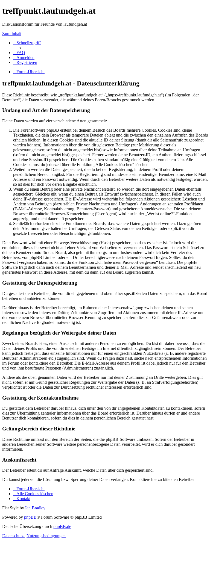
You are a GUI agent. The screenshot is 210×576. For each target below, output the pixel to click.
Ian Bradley (35, 508)
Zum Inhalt (11, 33)
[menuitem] (19, 52)
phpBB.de (62, 526)
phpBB (30, 517)
